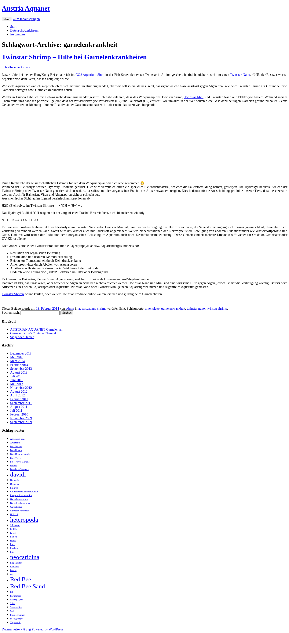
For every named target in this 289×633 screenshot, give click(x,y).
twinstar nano (196, 308)
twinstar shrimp (216, 308)
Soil (12, 611)
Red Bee (20, 579)
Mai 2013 (16, 384)
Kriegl (13, 533)
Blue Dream (16, 450)
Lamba (13, 537)
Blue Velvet (15, 458)
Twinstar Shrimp (13, 294)
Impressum (17, 34)
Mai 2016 (16, 357)
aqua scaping (87, 308)
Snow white (16, 607)
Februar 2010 (19, 414)
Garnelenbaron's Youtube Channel (33, 333)
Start (13, 26)
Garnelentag (16, 507)
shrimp (101, 308)
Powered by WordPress (47, 629)
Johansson (15, 525)
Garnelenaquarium (19, 499)
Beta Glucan (16, 446)
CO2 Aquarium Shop (90, 74)
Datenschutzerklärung (24, 30)
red (11, 574)
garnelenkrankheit (173, 308)
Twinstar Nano (240, 74)
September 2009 (21, 422)
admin (70, 308)
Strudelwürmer (17, 615)
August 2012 (19, 391)
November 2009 (21, 418)
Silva (12, 603)
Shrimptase (15, 596)
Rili (12, 592)
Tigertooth (15, 622)
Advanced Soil (17, 439)
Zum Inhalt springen (26, 19)
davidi (18, 474)
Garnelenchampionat (20, 503)
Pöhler (13, 570)
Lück (12, 552)
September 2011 (21, 403)
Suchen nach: (11, 312)
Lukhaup (14, 548)
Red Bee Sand (27, 586)
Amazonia (15, 443)
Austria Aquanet (26, 8)
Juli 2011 (16, 410)
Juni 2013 (16, 380)
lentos (13, 540)
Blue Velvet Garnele (20, 462)
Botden (13, 465)
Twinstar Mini (193, 97)
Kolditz (13, 529)
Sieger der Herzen (22, 337)
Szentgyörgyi (16, 619)
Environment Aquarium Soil (24, 491)
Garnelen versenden (20, 511)
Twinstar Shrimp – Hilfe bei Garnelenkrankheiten (74, 57)
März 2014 (17, 361)
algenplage (152, 308)
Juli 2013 (16, 376)
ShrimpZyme (16, 599)
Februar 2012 (19, 399)
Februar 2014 (19, 365)
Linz (12, 544)
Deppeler (14, 484)
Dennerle (14, 480)
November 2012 (21, 387)
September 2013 (21, 368)
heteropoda (24, 519)
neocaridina (24, 557)
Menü (6, 19)
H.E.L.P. (14, 514)
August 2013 (19, 372)
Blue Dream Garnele (20, 454)
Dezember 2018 (21, 353)
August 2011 (18, 407)
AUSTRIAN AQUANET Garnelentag (36, 329)
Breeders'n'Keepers (19, 469)
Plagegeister (16, 563)
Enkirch (14, 488)
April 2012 (17, 395)
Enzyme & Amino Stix (21, 495)
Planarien (14, 566)
